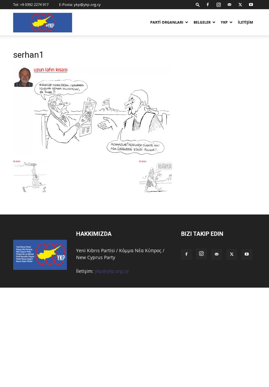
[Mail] (229, 4)
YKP (224, 22)
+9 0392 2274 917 (34, 4)
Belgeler (202, 22)
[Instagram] (218, 4)
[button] (198, 4)
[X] (240, 4)
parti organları (166, 22)
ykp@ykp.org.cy (87, 4)
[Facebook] (208, 4)
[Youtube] (251, 4)
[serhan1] (92, 153)
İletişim (245, 22)
